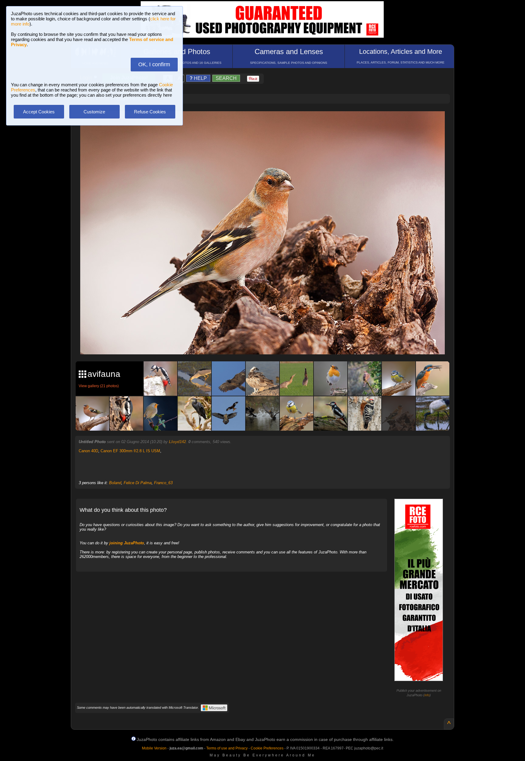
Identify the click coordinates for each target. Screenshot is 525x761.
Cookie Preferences (267, 748)
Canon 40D (88, 451)
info (427, 695)
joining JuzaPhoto (126, 543)
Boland (115, 482)
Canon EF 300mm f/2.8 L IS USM (130, 451)
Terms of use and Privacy (227, 748)
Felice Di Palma (138, 482)
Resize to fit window (266, 122)
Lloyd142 (177, 441)
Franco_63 (163, 482)
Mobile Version (154, 748)
